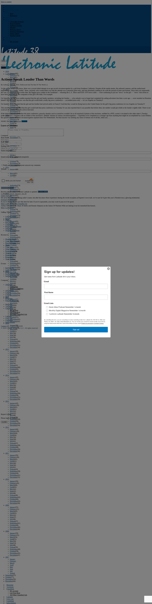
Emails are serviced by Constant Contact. (92, 323)
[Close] (108, 268)
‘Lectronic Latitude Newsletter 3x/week (64, 314)
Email (46, 281)
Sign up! (76, 329)
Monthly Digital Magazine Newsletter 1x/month (67, 310)
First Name (48, 292)
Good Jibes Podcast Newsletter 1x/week (65, 307)
